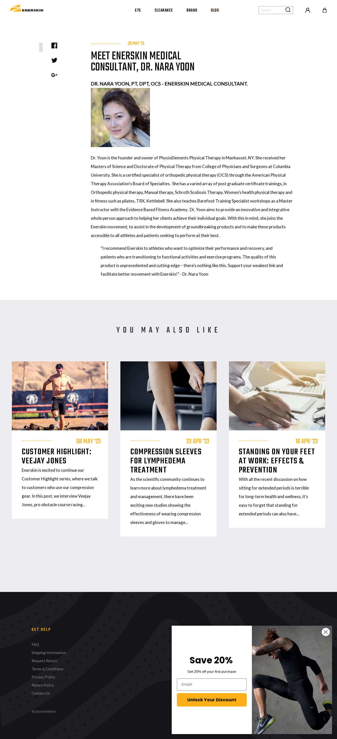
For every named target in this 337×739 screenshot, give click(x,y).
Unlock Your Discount (211, 700)
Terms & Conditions (47, 669)
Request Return (44, 661)
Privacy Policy (43, 677)
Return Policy (43, 685)
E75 (138, 10)
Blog (215, 10)
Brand (192, 10)
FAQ (35, 644)
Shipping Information (49, 653)
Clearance (164, 10)
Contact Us (41, 693)
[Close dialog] (325, 632)
